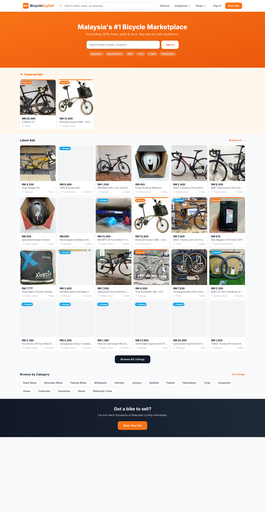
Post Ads (233, 5)
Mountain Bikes (53, 382)
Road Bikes (30, 382)
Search (170, 44)
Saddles (154, 382)
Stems (81, 391)
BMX (130, 54)
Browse (164, 5)
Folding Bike (168, 54)
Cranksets (44, 391)
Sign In (217, 5)
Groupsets (224, 382)
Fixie (140, 54)
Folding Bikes (78, 382)
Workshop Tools (102, 391)
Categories (181, 5)
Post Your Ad (132, 425)
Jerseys (137, 382)
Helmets (119, 382)
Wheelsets (100, 382)
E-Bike (152, 54)
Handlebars (189, 382)
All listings (238, 374)
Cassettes (64, 391)
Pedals (171, 382)
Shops (199, 5)
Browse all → (237, 140)
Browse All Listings (133, 359)
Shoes (26, 391)
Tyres (207, 382)
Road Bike (96, 54)
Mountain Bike (114, 54)
